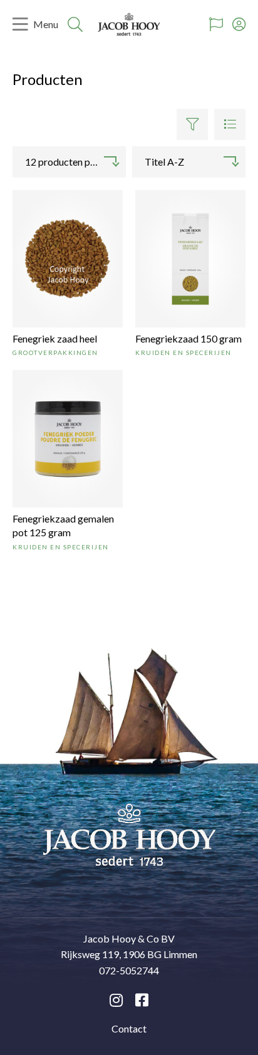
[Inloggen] (238, 24)
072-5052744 (129, 970)
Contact (129, 1028)
